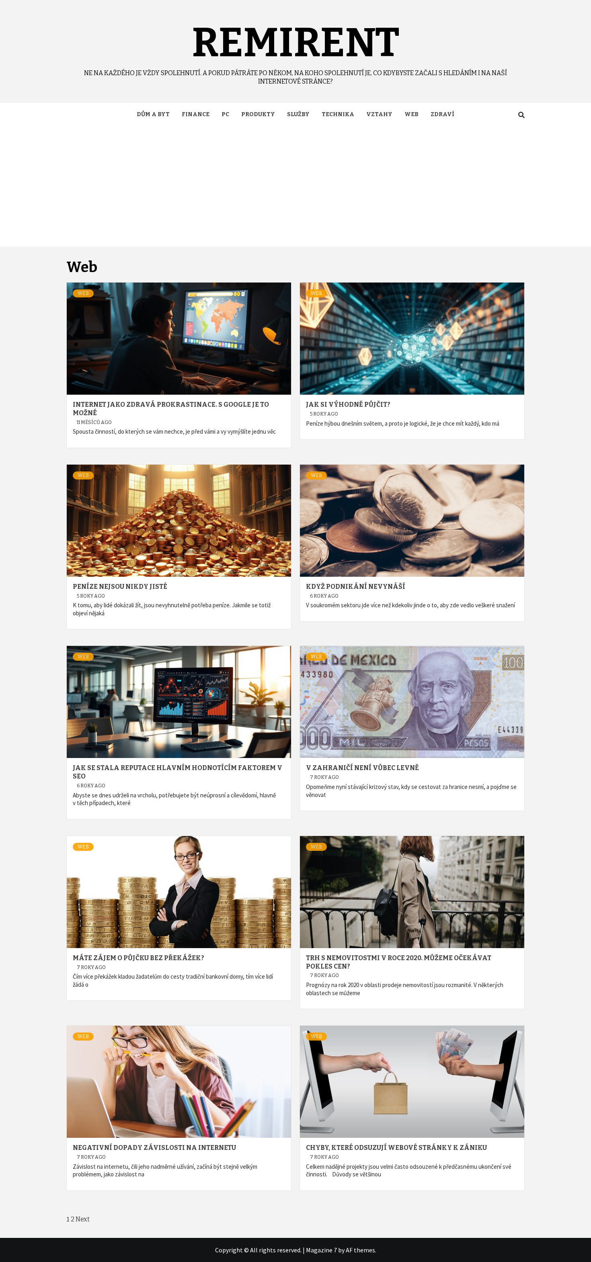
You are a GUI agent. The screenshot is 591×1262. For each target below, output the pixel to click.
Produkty (258, 114)
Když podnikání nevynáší (355, 586)
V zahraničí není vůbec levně (362, 768)
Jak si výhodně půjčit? (348, 404)
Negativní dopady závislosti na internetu (154, 1147)
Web (411, 114)
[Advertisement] (295, 186)
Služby (298, 114)
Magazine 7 (321, 1250)
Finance (195, 114)
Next (83, 1219)
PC (225, 114)
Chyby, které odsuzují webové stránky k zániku (396, 1147)
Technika (338, 114)
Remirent (296, 42)
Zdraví (442, 114)
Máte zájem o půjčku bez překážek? (138, 958)
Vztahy (379, 114)
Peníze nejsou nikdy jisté (120, 586)
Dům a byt (153, 114)
